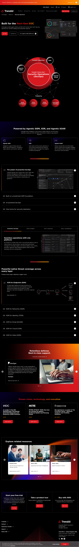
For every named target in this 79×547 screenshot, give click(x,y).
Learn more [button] (34, 471)
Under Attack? (46, 7)
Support (52, 7)
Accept (64, 544)
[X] (59, 538)
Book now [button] (39, 505)
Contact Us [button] (74, 11)
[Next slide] (77, 372)
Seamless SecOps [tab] (12, 228)
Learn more (12, 545)
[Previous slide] (2, 372)
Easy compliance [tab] (66, 228)
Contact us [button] (13, 33)
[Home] (65, 521)
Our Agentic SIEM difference (27, 33)
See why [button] (70, 2)
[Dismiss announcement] (76, 2)
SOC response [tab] (48, 228)
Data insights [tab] (31, 228)
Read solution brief (14, 471)
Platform (11, 14)
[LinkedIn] (64, 538)
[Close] (77, 544)
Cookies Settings (56, 544)
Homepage (4, 14)
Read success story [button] (12, 380)
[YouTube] (62, 538)
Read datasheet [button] (11, 295)
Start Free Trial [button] (65, 11)
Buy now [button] (65, 505)
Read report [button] (8, 421)
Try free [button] (4, 33)
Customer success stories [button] (38, 356)
